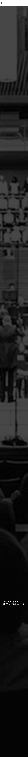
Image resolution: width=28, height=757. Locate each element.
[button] (25, 3)
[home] (1, 3)
